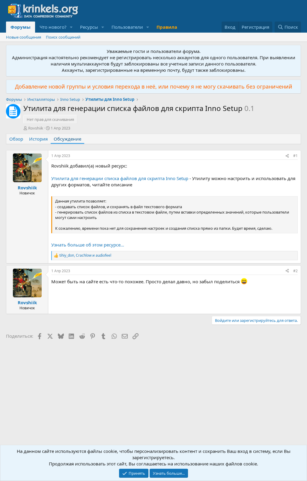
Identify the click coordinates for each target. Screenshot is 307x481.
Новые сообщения (23, 37)
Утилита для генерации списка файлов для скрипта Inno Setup (119, 178)
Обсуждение (67, 139)
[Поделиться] (287, 156)
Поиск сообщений (63, 37)
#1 (295, 155)
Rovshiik (35, 128)
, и (85, 255)
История (38, 139)
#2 (295, 270)
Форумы (20, 27)
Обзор (16, 139)
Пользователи (127, 27)
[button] (71, 27)
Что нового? (53, 27)
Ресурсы (89, 27)
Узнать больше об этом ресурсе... (87, 245)
